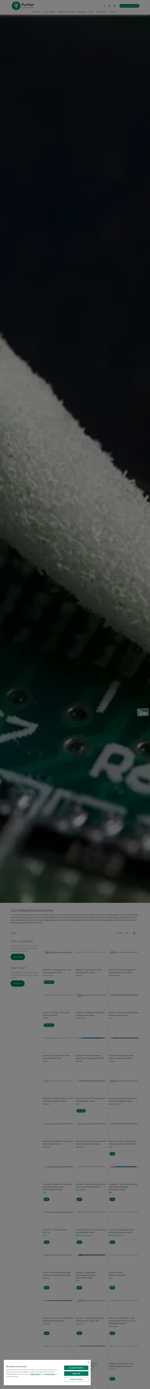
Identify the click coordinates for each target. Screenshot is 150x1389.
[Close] (88, 1362)
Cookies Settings (76, 1379)
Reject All (76, 1373)
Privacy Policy (50, 1374)
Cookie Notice (35, 1374)
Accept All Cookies (76, 1368)
